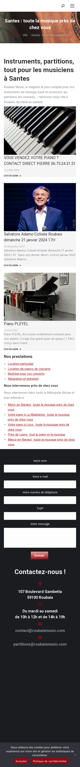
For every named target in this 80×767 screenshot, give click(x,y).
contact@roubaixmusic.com (40, 630)
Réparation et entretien (23, 379)
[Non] (75, 755)
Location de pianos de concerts (29, 369)
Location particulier (21, 364)
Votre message (40, 524)
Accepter (21, 761)
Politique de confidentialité (50, 761)
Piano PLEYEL (16, 323)
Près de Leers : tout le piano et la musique (36, 434)
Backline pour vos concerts (26, 374)
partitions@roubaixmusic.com (40, 644)
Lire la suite (11, 175)
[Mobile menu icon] (72, 6)
